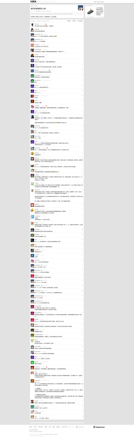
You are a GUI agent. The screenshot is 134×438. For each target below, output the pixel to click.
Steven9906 (37, 346)
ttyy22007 (37, 406)
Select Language (80, 426)
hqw (36, 244)
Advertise (40, 426)
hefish (36, 100)
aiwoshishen (38, 75)
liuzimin (36, 85)
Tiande (36, 54)
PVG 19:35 (46, 434)
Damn (36, 90)
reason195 (37, 380)
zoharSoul (37, 249)
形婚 (74, 21)
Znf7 (36, 131)
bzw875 (36, 222)
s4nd (36, 65)
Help (35, 426)
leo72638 (37, 59)
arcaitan (37, 183)
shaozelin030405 (39, 334)
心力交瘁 (80, 21)
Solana (58, 426)
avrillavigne (37, 216)
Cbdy (36, 372)
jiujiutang (37, 229)
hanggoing (38, 11)
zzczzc (36, 339)
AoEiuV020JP (38, 49)
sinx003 (36, 204)
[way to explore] (33, 1)
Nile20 (36, 324)
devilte (36, 209)
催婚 (69, 21)
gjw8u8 (36, 361)
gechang (37, 153)
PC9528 (36, 275)
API (50, 426)
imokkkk (37, 175)
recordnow (37, 189)
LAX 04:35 (51, 434)
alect (36, 239)
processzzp (37, 136)
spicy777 (37, 95)
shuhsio (37, 255)
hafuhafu (37, 29)
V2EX (32, 6)
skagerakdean (38, 306)
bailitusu (37, 116)
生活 (36, 6)
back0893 (37, 234)
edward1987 (37, 351)
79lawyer (37, 158)
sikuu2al (37, 24)
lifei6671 (37, 164)
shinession (37, 125)
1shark (36, 411)
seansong (37, 367)
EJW (36, 169)
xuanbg (36, 329)
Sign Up (98, 1)
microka (37, 70)
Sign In (102, 1)
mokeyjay (37, 105)
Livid (92, 17)
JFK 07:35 (55, 434)
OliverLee (38, 321)
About (30, 426)
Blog (46, 426)
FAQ (54, 426)
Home (95, 1)
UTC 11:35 (41, 434)
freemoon (37, 44)
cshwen (36, 401)
